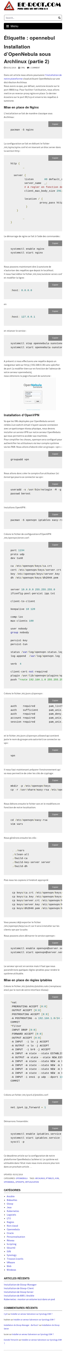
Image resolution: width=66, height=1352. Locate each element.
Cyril (22, 67)
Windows (11, 1269)
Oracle (10, 1233)
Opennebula (21, 1178)
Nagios (10, 1222)
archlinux (40, 1178)
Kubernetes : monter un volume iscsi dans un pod (29, 1299)
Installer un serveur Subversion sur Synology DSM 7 (31, 1314)
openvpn (20, 1182)
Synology (11, 1255)
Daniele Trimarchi (11, 1340)
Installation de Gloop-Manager (20, 1284)
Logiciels (11, 1214)
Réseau (10, 1240)
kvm (57, 1178)
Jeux (9, 1207)
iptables (50, 1178)
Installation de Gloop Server (18, 1291)
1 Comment (34, 67)
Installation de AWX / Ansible (19, 1295)
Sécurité (11, 1247)
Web (9, 1266)
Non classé (12, 1225)
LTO (9, 1218)
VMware (11, 1262)
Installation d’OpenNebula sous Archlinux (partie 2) (27, 54)
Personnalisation (16, 1236)
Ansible (11, 1196)
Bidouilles (12, 1199)
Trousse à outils (15, 1258)
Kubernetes (13, 1211)
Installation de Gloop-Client (19, 1288)
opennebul (9, 1182)
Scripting (11, 1244)
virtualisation (32, 1182)
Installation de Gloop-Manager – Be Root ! (21, 1325)
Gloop (10, 1203)
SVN (9, 1251)
